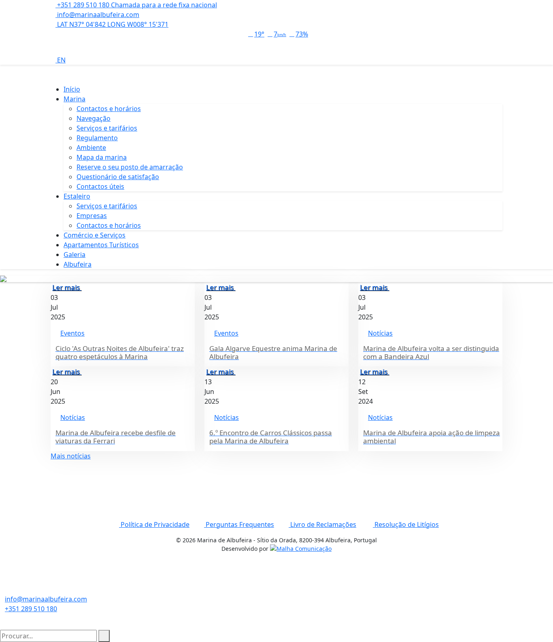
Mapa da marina (102, 157)
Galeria (74, 254)
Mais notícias (71, 456)
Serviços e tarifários (107, 128)
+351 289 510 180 (31, 608)
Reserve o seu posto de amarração (130, 167)
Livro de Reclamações (322, 524)
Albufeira (77, 264)
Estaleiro (77, 196)
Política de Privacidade (154, 524)
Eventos (72, 333)
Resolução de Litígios (406, 524)
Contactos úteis (100, 186)
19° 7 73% (281, 34)
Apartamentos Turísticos (101, 244)
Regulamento (97, 137)
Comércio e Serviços (94, 235)
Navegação (94, 118)
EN (60, 60)
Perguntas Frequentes (239, 524)
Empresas (92, 215)
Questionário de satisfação (118, 176)
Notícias (380, 333)
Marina (74, 98)
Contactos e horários (109, 108)
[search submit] (104, 636)
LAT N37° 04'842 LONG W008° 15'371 (111, 24)
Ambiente (91, 147)
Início (72, 89)
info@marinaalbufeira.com (97, 14)
